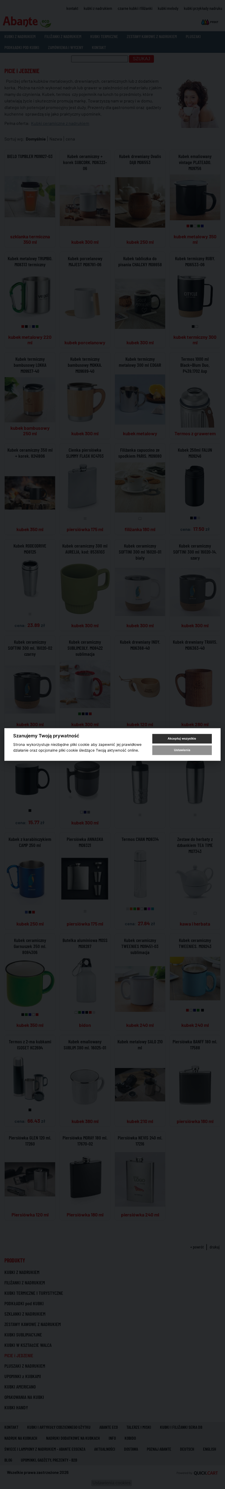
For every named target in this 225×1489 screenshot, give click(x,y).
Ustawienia (182, 750)
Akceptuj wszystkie (182, 738)
